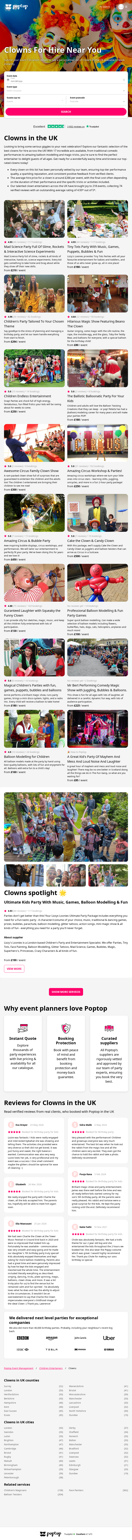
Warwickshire (76, 1386)
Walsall (8, 1460)
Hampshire (10, 1402)
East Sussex (10, 1410)
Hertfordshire (11, 1394)
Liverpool (74, 1406)
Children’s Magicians (15, 1490)
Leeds (72, 1460)
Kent (6, 1406)
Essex (7, 1415)
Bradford (74, 1448)
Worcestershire (77, 1394)
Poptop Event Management (18, 1368)
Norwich (73, 1436)
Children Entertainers (51, 1368)
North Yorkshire (77, 1410)
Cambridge (10, 1448)
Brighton (9, 1440)
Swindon (8, 1432)
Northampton (11, 1444)
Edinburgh (75, 1465)
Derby (72, 1427)
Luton (7, 1436)
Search (106, 6)
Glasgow (73, 1469)
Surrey (7, 1386)
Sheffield (74, 1432)
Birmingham (11, 1465)
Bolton (72, 1440)
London (8, 1390)
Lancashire (75, 1402)
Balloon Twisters (13, 1494)
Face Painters (76, 1490)
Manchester (75, 1398)
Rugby (7, 1456)
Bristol (72, 1390)
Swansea (74, 1456)
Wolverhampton (12, 1469)
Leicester (9, 1473)
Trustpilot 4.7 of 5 (78, 1534)
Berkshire (9, 1398)
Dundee (73, 1415)
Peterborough (11, 1477)
